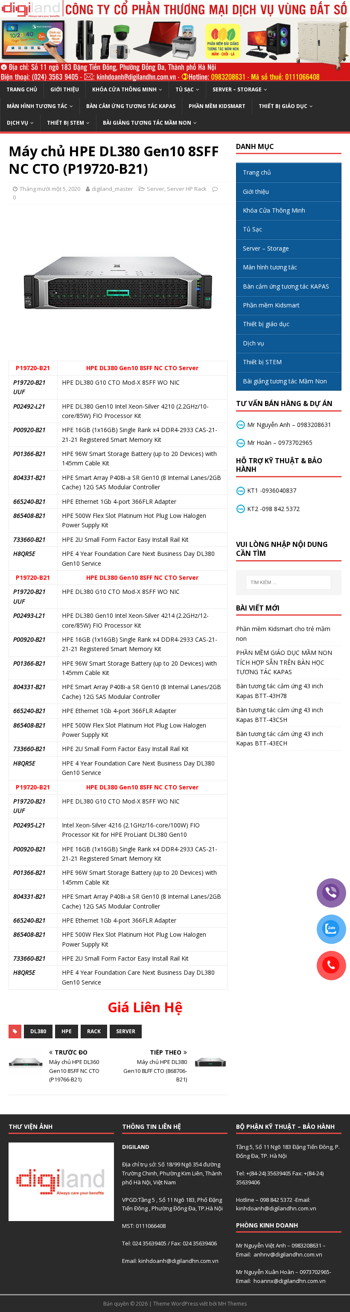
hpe (66, 1031)
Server (155, 189)
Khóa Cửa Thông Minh (124, 89)
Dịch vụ (17, 122)
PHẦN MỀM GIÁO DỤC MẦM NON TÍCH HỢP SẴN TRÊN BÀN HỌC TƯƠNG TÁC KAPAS (284, 662)
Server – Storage (237, 89)
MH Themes (232, 1303)
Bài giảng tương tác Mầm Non (147, 122)
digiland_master (112, 189)
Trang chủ (21, 89)
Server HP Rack (187, 189)
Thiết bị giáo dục (283, 106)
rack (94, 1031)
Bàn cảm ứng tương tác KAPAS (130, 106)
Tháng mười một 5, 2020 (50, 189)
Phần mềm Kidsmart (217, 106)
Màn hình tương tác (37, 106)
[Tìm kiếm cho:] (288, 582)
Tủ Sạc (184, 89)
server (125, 1031)
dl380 (38, 1031)
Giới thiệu (64, 89)
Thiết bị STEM (65, 122)
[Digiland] (175, 76)
